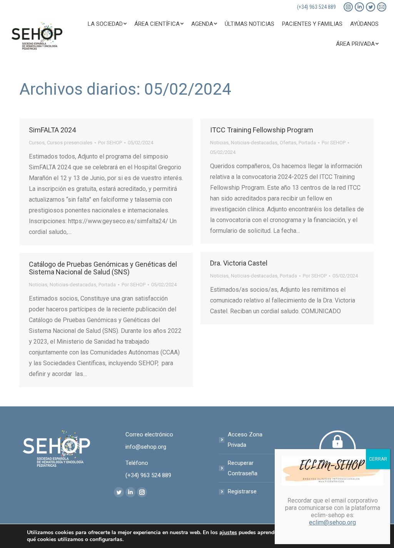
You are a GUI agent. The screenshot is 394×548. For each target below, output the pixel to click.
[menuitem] (107, 24)
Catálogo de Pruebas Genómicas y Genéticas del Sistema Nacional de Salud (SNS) (103, 268)
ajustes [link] (228, 532)
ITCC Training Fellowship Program (261, 130)
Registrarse (242, 491)
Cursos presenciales (69, 142)
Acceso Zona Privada (245, 439)
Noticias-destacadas (254, 142)
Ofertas (288, 142)
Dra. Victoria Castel (238, 263)
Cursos (37, 142)
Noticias (219, 142)
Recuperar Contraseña (242, 468)
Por (110, 142)
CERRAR (378, 459)
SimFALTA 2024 (52, 130)
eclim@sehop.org (332, 522)
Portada (307, 142)
